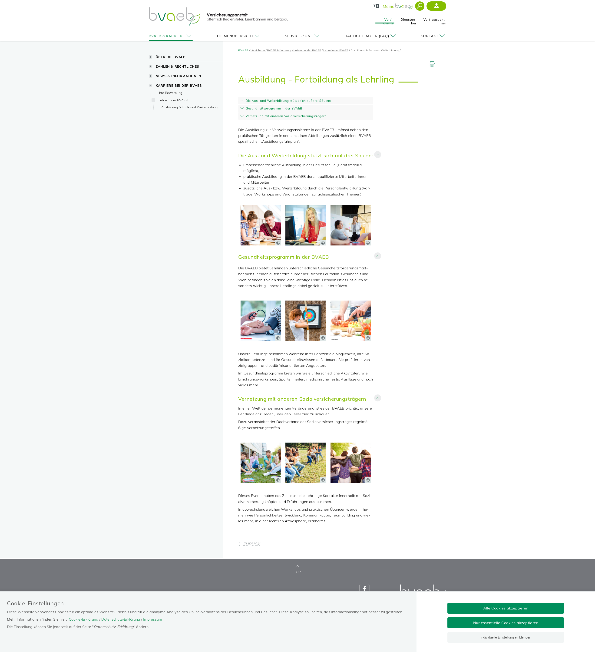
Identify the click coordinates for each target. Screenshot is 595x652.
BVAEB (243, 50)
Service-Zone (299, 36)
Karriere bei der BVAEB (179, 85)
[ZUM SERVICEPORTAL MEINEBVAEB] (398, 5)
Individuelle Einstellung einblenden (505, 637)
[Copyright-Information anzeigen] (278, 242)
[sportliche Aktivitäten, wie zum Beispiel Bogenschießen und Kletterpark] (305, 339)
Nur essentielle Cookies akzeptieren (506, 622)
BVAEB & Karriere (167, 36)
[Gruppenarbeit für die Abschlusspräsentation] (261, 481)
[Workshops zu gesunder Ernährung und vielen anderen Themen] (351, 339)
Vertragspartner (434, 20)
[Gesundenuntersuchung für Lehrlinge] (261, 339)
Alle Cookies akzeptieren (506, 608)
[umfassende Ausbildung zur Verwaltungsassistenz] (305, 244)
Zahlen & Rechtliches (177, 66)
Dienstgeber (408, 20)
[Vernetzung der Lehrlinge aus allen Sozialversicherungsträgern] (351, 481)
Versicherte (388, 20)
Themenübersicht (235, 36)
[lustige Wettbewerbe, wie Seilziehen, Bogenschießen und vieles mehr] (305, 481)
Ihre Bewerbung (170, 93)
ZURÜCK (251, 544)
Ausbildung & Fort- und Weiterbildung (189, 107)
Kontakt (429, 36)
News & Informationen (178, 76)
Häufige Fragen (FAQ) (366, 36)
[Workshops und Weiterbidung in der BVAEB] (351, 244)
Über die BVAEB (171, 57)
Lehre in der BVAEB (173, 100)
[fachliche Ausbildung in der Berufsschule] (261, 244)
